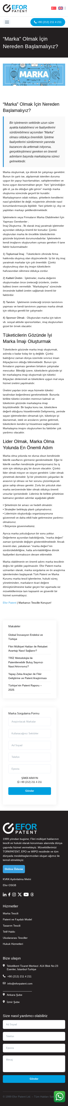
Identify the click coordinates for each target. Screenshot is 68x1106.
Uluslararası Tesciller (15, 937)
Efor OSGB (9, 885)
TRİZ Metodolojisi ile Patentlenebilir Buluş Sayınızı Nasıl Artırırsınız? (25, 662)
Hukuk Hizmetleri (13, 943)
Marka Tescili (10, 913)
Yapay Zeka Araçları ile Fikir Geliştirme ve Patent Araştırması (27, 676)
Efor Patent (9, 602)
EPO (24, 851)
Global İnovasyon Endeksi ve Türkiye (25, 636)
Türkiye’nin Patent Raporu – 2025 (25, 687)
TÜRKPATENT (11, 851)
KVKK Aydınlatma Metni (17, 879)
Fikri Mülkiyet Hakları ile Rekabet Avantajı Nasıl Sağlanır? (27, 648)
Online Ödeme (14, 869)
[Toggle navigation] (7, 22)
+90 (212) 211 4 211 (49, 22)
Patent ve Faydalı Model (17, 919)
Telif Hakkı (9, 931)
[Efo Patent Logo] (15, 8)
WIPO (34, 851)
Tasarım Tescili (11, 925)
